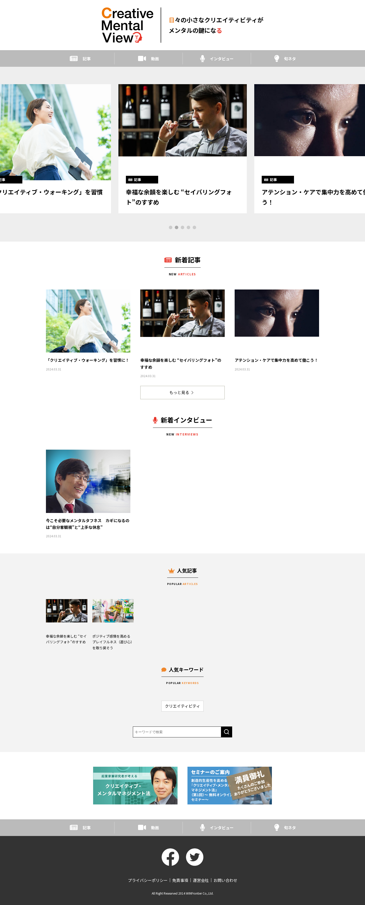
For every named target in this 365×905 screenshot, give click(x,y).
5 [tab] (194, 227)
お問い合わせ (225, 880)
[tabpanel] (183, 148)
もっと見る (179, 392)
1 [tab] (170, 227)
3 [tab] (182, 227)
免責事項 (180, 880)
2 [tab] (176, 227)
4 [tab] (188, 227)
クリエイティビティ (182, 706)
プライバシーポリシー (148, 880)
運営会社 (201, 880)
